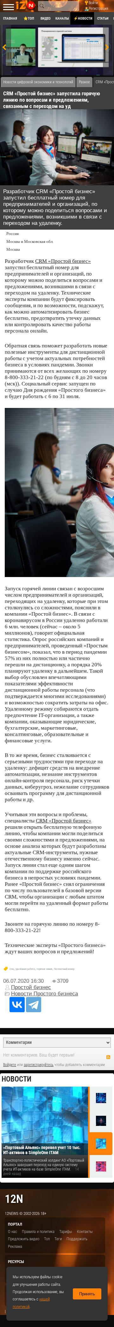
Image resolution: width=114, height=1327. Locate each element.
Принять (87, 1294)
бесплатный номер (64, 969)
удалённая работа (25, 969)
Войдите (9, 1065)
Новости (16, 1079)
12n (14, 1199)
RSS (108, 1057)
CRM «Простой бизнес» (63, 261)
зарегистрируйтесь (39, 1065)
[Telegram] (33, 1004)
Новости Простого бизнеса (44, 994)
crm (12, 969)
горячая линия (44, 969)
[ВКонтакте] (17, 1004)
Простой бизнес (31, 987)
